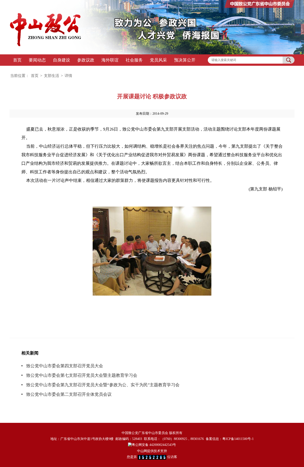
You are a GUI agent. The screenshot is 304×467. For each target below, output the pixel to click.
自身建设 (61, 60)
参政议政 (85, 60)
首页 (17, 60)
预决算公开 (184, 60)
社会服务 (134, 60)
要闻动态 (37, 60)
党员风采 (158, 60)
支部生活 (51, 76)
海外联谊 (110, 60)
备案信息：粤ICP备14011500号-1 (230, 439)
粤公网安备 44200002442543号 (154, 445)
